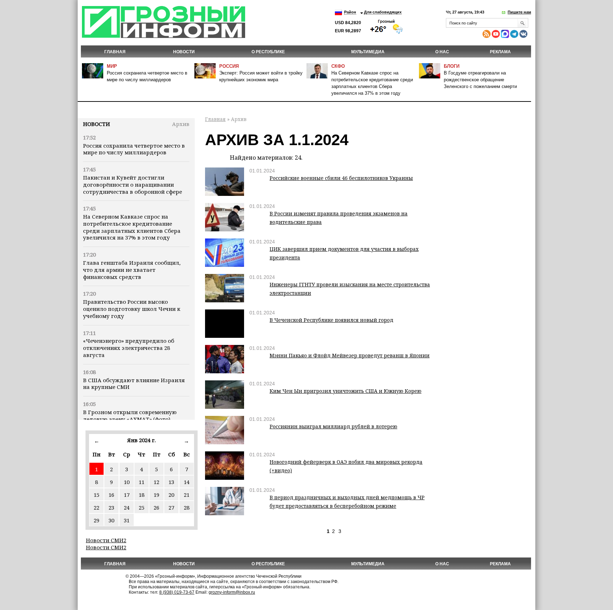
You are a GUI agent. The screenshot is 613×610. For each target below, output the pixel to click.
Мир (112, 66)
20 (171, 494)
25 (141, 507)
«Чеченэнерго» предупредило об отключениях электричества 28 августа (128, 347)
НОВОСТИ (184, 51)
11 (141, 481)
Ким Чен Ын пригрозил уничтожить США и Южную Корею (345, 391)
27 (171, 507)
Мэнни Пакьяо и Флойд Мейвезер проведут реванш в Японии (350, 355)
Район (350, 12)
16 (111, 494)
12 (156, 481)
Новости (96, 123)
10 (126, 481)
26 (156, 507)
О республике (268, 51)
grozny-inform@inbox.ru (232, 592)
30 (111, 520)
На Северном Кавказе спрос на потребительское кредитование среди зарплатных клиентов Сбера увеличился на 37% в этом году (132, 227)
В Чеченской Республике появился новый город (331, 320)
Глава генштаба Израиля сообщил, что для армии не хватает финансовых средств (132, 269)
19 (156, 494)
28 (186, 507)
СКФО (338, 66)
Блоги (451, 66)
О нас (442, 51)
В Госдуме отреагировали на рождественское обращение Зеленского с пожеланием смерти (480, 79)
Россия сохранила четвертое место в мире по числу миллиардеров (134, 149)
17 (126, 494)
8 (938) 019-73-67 (176, 592)
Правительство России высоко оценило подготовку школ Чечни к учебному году (131, 308)
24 (126, 507)
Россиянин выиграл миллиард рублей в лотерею (333, 426)
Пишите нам (519, 12)
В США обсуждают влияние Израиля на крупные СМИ (134, 384)
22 (96, 507)
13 (171, 481)
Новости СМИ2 (106, 540)
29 (96, 520)
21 (186, 494)
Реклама (500, 51)
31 (126, 520)
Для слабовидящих (383, 12)
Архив (180, 123)
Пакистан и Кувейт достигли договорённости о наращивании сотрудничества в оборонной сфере (132, 184)
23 (111, 507)
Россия (229, 66)
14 (186, 481)
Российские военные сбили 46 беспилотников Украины (341, 178)
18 (141, 494)
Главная (115, 51)
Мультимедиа (368, 51)
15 (96, 494)
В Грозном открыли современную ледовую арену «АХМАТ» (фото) (130, 415)
